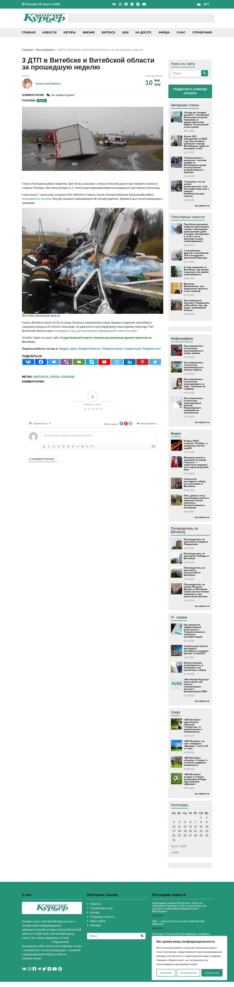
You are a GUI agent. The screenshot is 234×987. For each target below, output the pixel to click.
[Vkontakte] (28, 362)
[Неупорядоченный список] (68, 446)
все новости (201, 206)
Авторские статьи (185, 105)
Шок (125, 32)
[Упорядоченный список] (63, 446)
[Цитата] (73, 446)
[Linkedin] (130, 362)
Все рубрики (45, 49)
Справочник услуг (101, 908)
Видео (176, 433)
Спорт (176, 712)
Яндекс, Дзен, (68, 348)
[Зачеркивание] (58, 446)
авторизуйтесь (148, 423)
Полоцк (69, 376)
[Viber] (66, 362)
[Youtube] (104, 362)
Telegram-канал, (112, 348)
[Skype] (92, 362)
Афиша (164, 32)
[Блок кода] (77, 446)
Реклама (95, 925)
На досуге (143, 32)
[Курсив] (49, 446)
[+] (92, 446)
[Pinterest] (142, 362)
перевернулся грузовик (37, 198)
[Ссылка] (82, 446)
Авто (42, 100)
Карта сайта (97, 921)
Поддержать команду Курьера (190, 91)
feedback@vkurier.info (36, 942)
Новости (49, 32)
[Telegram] (54, 362)
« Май (174, 852)
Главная (29, 32)
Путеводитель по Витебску (184, 530)
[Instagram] (117, 362)
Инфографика (182, 338)
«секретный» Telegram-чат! (142, 348)
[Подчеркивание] (53, 446)
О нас (181, 32)
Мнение (89, 32)
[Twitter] (155, 362)
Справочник (202, 32)
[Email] (79, 362)
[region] (189, 958)
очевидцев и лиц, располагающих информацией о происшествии (95, 330)
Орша (55, 376)
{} (87, 446)
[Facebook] (41, 362)
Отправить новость (102, 916)
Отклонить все (188, 972)
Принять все (212, 972)
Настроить (166, 972)
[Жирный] (44, 446)
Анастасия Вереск (48, 83)
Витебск (108, 32)
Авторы (69, 32)
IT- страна (179, 617)
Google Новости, (89, 348)
